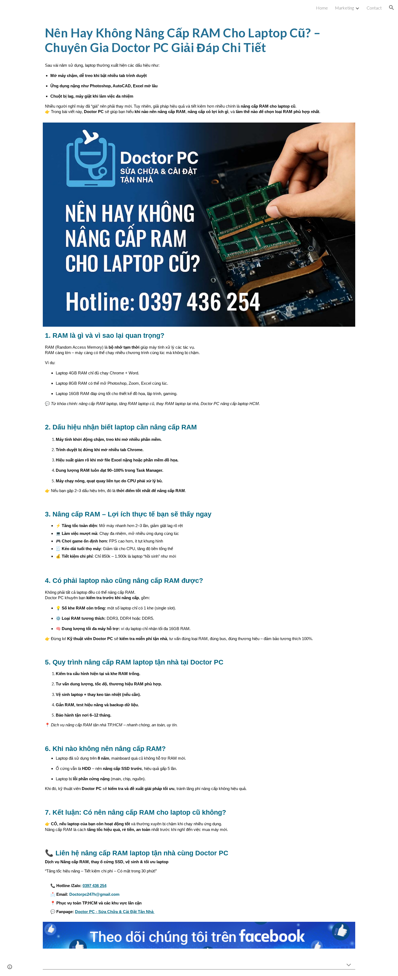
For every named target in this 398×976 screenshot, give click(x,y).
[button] (391, 7)
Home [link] (322, 7)
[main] (199, 40)
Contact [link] (374, 7)
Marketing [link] (344, 7)
